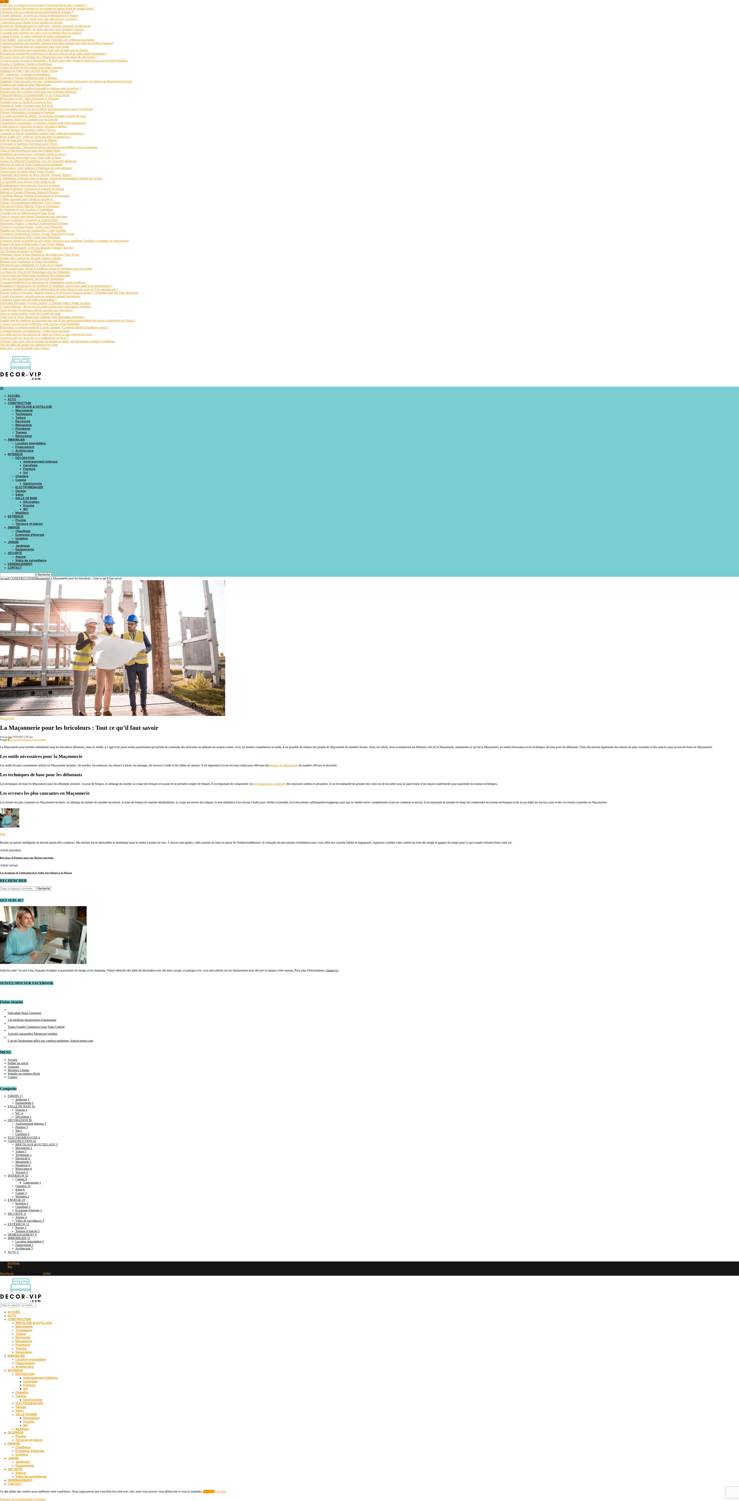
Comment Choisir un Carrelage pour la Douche (29, 119)
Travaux (21, 432)
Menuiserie (23, 425)
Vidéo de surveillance (31, 560)
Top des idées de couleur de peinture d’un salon (29, 344)
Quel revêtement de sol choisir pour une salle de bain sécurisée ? (39, 19)
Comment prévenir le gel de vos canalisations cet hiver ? (34, 337)
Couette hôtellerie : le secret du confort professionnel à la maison (39, 15)
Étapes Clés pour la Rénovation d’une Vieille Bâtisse (32, 244)
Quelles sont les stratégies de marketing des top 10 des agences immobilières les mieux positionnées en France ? (67, 320)
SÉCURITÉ (15, 553)
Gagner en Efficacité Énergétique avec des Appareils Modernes (38, 161)
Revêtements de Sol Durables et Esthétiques (26, 209)
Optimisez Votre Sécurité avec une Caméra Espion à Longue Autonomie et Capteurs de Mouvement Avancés (66, 81)
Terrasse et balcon (29, 524)
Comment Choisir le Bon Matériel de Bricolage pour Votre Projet (39, 254)
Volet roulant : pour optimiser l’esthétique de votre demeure (36, 168)
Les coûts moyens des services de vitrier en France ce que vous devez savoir (46, 334)
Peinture (29, 469)
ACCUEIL (14, 396)
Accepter (208, 1491)
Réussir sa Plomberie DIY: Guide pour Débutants (30, 237)
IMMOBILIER (16, 440)
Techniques (23, 414)
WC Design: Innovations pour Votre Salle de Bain (30, 157)
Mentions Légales (18, 1070)
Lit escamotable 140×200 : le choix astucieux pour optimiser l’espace (42, 29)
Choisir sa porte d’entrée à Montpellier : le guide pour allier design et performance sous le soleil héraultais (64, 60)
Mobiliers (22, 513)
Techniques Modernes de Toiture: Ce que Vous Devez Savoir (37, 234)
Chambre (21, 476)
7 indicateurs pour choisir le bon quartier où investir (31, 22)
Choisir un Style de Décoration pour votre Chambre (31, 67)
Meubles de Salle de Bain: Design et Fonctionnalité (31, 164)
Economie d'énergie (28, 1210)
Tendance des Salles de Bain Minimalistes (25, 84)
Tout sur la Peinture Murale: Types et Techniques (29, 206)
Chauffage (23, 531)
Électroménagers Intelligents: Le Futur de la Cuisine (31, 265)
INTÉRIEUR (15, 454)
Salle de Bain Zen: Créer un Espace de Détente (28, 140)
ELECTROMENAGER (29, 487)
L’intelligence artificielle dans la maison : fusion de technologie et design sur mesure (51, 178)
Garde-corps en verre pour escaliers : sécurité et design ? (34, 126)
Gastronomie (32, 483)
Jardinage (22, 546)
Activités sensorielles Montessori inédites (32, 1033)
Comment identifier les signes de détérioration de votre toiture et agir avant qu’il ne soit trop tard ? (59, 289)
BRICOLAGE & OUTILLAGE (33, 407)
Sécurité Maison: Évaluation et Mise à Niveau (28, 130)
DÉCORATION (24, 458)
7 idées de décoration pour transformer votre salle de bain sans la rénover (44, 50)
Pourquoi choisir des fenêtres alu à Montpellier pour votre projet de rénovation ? (48, 57)
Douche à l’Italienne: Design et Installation (26, 64)
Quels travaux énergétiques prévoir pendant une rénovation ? (37, 310)
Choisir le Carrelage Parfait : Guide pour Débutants (31, 227)
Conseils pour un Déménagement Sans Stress (27, 213)
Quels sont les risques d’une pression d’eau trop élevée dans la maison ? (43, 5)
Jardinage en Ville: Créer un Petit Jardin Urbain (28, 71)
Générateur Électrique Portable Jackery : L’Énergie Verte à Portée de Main (45, 303)
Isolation (21, 538)
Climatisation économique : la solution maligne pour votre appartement (43, 123)
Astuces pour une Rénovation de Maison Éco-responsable (35, 275)
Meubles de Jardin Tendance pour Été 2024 (26, 105)
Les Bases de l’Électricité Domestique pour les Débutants (34, 272)
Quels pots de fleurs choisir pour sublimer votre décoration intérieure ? (42, 317)
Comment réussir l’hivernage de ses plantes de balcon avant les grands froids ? (47, 8)
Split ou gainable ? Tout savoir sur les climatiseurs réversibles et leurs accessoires (49, 147)
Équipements (24, 549)
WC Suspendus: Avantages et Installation (25, 74)
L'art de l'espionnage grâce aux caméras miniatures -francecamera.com (50, 1040)
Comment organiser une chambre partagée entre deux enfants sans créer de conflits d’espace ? (57, 43)
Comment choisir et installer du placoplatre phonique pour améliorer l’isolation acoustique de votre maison (64, 240)
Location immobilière (30, 443)
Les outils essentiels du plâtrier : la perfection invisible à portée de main (43, 116)
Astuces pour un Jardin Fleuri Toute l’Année (27, 171)
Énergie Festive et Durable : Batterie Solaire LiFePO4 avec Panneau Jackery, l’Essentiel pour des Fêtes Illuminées (69, 292)
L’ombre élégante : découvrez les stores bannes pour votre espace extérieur (45, 306)
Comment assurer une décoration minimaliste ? (28, 299)
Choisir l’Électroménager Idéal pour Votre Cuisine (30, 202)
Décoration (31, 502)
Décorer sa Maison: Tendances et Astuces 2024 (28, 220)
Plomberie (22, 429)
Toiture (20, 418)
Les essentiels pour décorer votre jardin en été (27, 182)
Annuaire (13, 1066)
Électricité (22, 421)
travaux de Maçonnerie (284, 765)
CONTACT (15, 568)
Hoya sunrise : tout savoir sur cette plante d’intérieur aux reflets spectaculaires (47, 39)
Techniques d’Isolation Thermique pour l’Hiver (28, 143)
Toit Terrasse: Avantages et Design (21, 251)
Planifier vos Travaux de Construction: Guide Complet (33, 230)
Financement (24, 447)
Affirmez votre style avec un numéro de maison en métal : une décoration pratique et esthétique (57, 341)
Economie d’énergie (29, 535)
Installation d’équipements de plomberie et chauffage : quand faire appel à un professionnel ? (56, 285)
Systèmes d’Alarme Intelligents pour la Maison (28, 78)
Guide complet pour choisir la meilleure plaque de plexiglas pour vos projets (46, 268)
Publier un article (18, 1063)
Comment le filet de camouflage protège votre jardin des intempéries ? (42, 133)
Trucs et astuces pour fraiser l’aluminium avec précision (33, 216)
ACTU (12, 399)
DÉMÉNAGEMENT (20, 564)
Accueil (4, 578)
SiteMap (47, 1273)
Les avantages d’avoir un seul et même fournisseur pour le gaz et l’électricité (46, 109)
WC (25, 509)
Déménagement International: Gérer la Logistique (30, 185)
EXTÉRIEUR (15, 516)
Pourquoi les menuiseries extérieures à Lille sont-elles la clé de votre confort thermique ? (53, 53)
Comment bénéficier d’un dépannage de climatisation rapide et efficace (43, 282)
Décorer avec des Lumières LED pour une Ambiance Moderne (38, 91)
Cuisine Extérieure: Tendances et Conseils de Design (32, 188)
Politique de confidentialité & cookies (22, 1499)
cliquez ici (332, 970)
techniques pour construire (270, 783)
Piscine (20, 520)
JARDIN (13, 542)
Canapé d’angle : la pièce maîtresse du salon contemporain (35, 36)
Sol (25, 472)
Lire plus (220, 1491)
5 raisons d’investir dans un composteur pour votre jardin (34, 46)
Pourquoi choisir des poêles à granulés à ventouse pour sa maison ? (40, 88)
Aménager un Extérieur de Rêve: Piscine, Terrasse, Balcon (35, 175)
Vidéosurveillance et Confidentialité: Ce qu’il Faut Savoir (34, 95)
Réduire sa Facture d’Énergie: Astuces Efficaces (29, 192)
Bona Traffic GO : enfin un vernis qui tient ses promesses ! (35, 136)
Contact (12, 1077)
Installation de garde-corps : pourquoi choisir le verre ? (33, 154)
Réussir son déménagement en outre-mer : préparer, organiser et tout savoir (45, 26)
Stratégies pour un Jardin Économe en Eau (26, 102)
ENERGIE (14, 527)
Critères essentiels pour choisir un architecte (27, 199)
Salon (19, 494)
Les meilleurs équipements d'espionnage (32, 1020)
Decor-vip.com (7, 1273)
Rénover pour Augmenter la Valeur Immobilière (29, 261)
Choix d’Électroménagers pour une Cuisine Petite (30, 150)
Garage (20, 491)
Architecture (24, 451)
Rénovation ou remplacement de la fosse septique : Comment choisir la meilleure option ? (54, 327)
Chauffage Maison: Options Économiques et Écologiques (35, 195)
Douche (28, 505)
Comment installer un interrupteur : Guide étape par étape (34, 331)
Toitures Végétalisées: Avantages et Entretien (27, 112)
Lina (10, 737)
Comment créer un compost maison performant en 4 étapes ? (36, 12)
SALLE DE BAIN (26, 498)
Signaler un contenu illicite (24, 1073)
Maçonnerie (24, 410)
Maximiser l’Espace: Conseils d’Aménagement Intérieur (34, 223)
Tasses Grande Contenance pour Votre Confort (36, 1026)
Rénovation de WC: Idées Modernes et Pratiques (29, 98)
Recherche (44, 574)
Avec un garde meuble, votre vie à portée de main (30, 313)
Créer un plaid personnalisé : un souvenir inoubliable (32, 279)
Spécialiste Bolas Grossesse (24, 1013)
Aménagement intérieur (40, 461)
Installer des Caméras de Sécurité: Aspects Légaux (30, 258)
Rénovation (23, 436)
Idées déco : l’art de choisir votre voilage (24, 348)
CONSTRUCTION (19, 403)
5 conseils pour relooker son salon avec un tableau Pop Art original (40, 32)
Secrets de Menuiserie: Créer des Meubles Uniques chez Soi (36, 247)
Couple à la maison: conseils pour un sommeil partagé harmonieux (40, 296)
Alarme (20, 557)
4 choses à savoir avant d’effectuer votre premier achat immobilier (40, 324)
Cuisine (20, 480)
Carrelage (30, 465)
